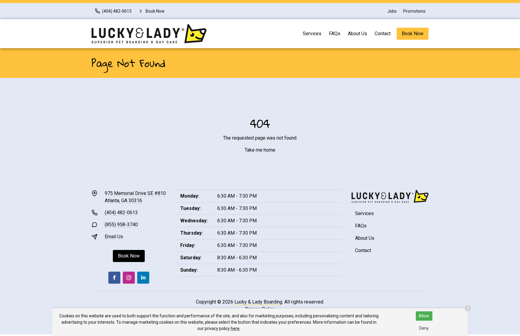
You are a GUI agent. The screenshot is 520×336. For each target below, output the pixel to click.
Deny (424, 328)
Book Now (412, 33)
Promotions (414, 11)
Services (312, 33)
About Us (357, 33)
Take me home (260, 150)
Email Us (114, 236)
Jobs (392, 11)
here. (235, 328)
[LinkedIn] (143, 278)
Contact (383, 33)
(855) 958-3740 (121, 224)
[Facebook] (114, 278)
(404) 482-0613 (121, 212)
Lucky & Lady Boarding (258, 302)
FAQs (334, 33)
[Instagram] (129, 278)
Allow (424, 315)
